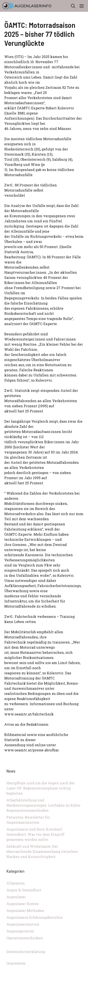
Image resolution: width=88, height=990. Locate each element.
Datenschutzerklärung (25, 951)
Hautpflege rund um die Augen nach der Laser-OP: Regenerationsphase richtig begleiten (40, 788)
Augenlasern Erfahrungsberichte (34, 917)
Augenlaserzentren (22, 924)
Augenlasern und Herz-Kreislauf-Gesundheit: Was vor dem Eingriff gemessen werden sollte (35, 834)
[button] (73, 6)
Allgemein (15, 883)
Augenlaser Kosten (22, 903)
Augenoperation (20, 931)
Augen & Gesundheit (23, 890)
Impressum (16, 963)
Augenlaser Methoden (25, 910)
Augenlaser (16, 897)
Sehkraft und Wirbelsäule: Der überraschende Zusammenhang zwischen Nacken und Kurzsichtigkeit (42, 851)
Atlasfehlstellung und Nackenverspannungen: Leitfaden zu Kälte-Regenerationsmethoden (43, 805)
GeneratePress (72, 987)
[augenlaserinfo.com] (26, 6)
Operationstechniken (24, 938)
